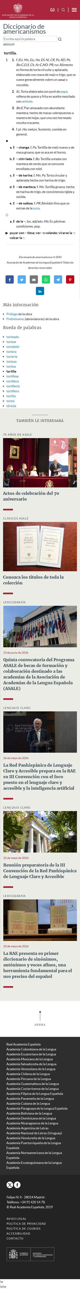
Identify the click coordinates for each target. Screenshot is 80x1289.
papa (64, 91)
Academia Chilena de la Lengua (28, 1074)
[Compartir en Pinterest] (70, 279)
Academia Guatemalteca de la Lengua (32, 1084)
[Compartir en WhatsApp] (46, 279)
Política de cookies (24, 1228)
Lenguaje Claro (17, 708)
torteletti (12, 347)
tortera (11, 351)
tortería (11, 356)
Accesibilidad (18, 1233)
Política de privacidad (26, 1223)
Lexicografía (14, 602)
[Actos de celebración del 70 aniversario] (40, 462)
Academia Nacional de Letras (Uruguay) (34, 1133)
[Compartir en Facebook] (10, 279)
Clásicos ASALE (16, 518)
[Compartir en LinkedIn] (40, 291)
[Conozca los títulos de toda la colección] (40, 546)
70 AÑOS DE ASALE (17, 434)
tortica (11, 366)
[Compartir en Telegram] (58, 279)
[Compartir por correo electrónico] (34, 279)
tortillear (12, 376)
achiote (27, 101)
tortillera (12, 381)
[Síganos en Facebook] (17, 1185)
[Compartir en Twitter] (22, 279)
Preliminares (15, 319)
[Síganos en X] (10, 1185)
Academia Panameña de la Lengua (30, 1098)
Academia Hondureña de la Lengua (30, 1138)
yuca (36, 208)
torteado (12, 337)
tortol (10, 401)
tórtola (11, 406)
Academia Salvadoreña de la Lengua (31, 1064)
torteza (11, 361)
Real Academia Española (23, 1044)
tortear (11, 342)
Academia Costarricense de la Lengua (32, 1089)
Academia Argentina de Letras (27, 1128)
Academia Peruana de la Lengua (28, 1079)
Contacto (15, 1238)
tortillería (13, 386)
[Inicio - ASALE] (18, 10)
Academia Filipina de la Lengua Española (34, 1093)
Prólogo (12, 314)
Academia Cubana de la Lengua (28, 1103)
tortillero (12, 391)
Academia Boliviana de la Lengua (29, 1113)
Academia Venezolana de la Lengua (30, 1069)
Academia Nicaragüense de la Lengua (32, 1123)
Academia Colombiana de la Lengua (31, 1049)
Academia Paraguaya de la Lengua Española (36, 1108)
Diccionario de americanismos (24, 29)
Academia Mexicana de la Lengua (29, 1059)
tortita (11, 396)
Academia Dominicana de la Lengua (31, 1118)
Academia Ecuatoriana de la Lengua (31, 1054)
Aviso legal (16, 1218)
